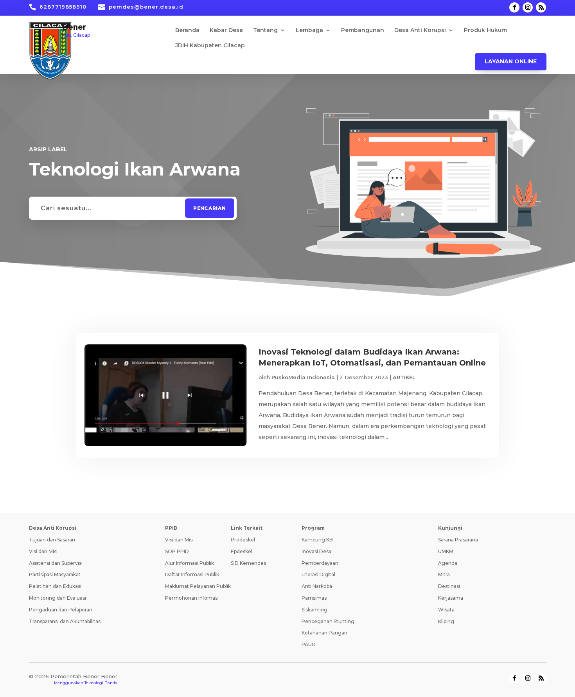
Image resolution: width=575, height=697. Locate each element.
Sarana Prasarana (458, 540)
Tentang (265, 30)
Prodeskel (243, 540)
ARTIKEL (404, 377)
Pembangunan (362, 30)
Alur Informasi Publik (189, 563)
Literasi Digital (318, 574)
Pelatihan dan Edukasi (55, 586)
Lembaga (309, 30)
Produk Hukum (485, 30)
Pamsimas (314, 598)
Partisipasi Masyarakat (55, 574)
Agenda (447, 563)
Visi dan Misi (43, 551)
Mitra (444, 574)
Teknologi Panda (100, 682)
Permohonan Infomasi (192, 598)
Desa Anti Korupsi (420, 30)
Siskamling (314, 610)
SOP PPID (177, 551)
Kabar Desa (226, 30)
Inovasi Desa (316, 551)
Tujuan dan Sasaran (52, 540)
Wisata (446, 610)
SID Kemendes (248, 563)
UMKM (445, 551)
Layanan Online (511, 61)
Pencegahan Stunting (328, 621)
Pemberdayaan (320, 563)
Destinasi (449, 586)
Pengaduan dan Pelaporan (60, 610)
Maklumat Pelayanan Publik (198, 586)
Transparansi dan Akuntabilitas (65, 621)
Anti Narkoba (317, 586)
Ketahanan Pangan (324, 633)
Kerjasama (450, 598)
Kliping (446, 621)
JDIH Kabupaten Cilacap (210, 46)
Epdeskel (241, 551)
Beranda (187, 30)
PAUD (309, 644)
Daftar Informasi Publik (192, 574)
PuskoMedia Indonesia (303, 377)
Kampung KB (317, 540)
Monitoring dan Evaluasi (57, 598)
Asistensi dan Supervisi (56, 563)
